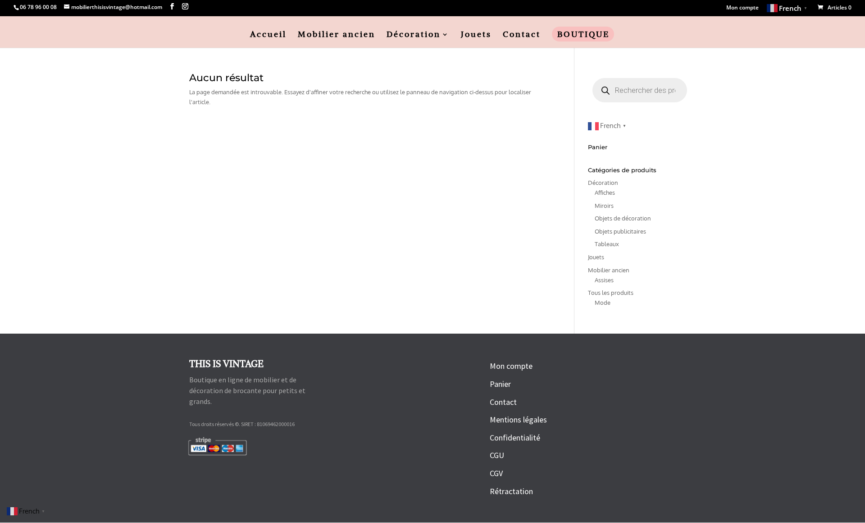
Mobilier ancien (336, 35)
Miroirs (604, 205)
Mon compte (742, 8)
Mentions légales (518, 419)
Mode (602, 302)
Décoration (414, 35)
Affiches (605, 192)
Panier (500, 384)
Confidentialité (515, 437)
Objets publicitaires (620, 231)
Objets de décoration (623, 218)
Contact (522, 35)
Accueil (268, 35)
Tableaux (607, 244)
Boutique (583, 35)
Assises (604, 280)
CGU (497, 455)
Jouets (476, 35)
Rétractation (511, 491)
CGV (496, 473)
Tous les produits (610, 292)
